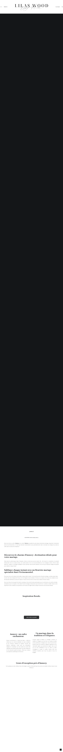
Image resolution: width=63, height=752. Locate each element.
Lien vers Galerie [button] (31, 617)
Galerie (5, 6)
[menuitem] (5, 7)
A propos (58, 6)
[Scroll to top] (61, 749)
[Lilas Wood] (31, 6)
